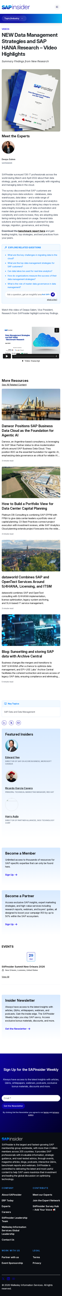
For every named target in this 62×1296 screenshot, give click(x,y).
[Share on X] (11, 722)
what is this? (52, 300)
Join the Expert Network (46, 1200)
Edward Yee (12, 757)
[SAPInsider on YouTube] (13, 1279)
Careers (6, 1212)
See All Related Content (14, 384)
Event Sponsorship (12, 1263)
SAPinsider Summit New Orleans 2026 (23, 966)
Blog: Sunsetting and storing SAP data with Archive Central (28, 654)
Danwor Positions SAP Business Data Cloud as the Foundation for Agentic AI (28, 430)
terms (46, 1112)
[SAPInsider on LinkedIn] (8, 1279)
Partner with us (10, 1257)
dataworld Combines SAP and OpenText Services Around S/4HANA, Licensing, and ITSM (27, 581)
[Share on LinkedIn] (4, 722)
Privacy (37, 1263)
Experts (6, 1206)
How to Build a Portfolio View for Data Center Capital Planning (27, 506)
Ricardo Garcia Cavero (19, 788)
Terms (36, 1257)
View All (5, 977)
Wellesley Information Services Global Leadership (14, 1230)
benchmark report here (31, 231)
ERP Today (7, 1200)
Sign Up (9, 874)
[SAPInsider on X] (3, 1279)
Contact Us (8, 1239)
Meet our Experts (42, 1194)
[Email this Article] (18, 722)
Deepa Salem (8, 159)
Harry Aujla (11, 816)
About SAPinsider (12, 1194)
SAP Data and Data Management (19, 712)
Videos (5, 29)
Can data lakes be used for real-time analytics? (30, 271)
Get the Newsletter (16, 1028)
